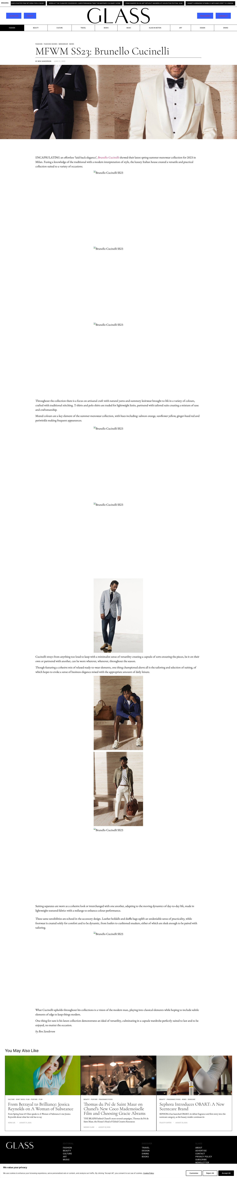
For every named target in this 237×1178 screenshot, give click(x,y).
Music (129, 28)
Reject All (210, 1173)
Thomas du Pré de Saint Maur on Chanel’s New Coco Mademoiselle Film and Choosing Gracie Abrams (115, 1108)
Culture (60, 28)
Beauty (36, 28)
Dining (225, 28)
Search (30, 15)
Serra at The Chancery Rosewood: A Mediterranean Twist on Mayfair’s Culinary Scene (41, 3)
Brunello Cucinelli (108, 157)
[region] (118, 1171)
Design (202, 28)
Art (180, 28)
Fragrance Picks (106, 1099)
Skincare (191, 1099)
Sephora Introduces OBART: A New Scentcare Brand (191, 1106)
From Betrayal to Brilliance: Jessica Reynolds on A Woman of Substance (40, 1106)
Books (106, 28)
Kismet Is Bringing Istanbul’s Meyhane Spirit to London (167, 3)
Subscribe (13, 15)
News (184, 1099)
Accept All (226, 1173)
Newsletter (205, 15)
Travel (83, 28)
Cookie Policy (148, 1173)
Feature (34, 1099)
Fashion (12, 28)
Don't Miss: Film (23, 1099)
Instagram (223, 15)
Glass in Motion (155, 28)
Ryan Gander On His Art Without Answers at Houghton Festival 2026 (110, 3)
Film (40, 1099)
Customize (193, 1173)
